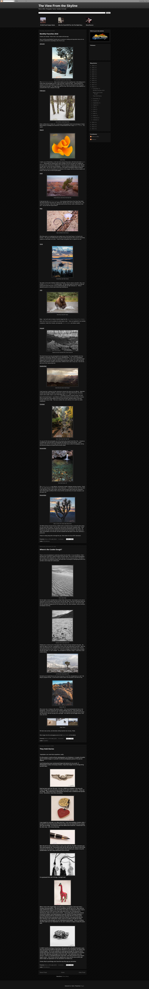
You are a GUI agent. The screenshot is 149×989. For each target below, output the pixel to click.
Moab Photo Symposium (54, 201)
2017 (93, 84)
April (94, 113)
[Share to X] (70, 539)
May (94, 111)
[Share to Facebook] (71, 539)
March (95, 115)
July (94, 107)
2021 (93, 76)
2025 (93, 67)
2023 (93, 72)
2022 (93, 74)
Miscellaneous (46, 541)
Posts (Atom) (66, 976)
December (96, 88)
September (96, 102)
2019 (93, 80)
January (95, 119)
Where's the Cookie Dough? (51, 550)
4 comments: (61, 738)
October (95, 100)
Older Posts (82, 972)
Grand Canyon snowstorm (47, 82)
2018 (93, 82)
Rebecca (94, 139)
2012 (93, 128)
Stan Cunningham (67, 323)
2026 (93, 65)
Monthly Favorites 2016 (49, 34)
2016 (93, 86)
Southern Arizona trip (46, 486)
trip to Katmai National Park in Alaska (76, 319)
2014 (93, 124)
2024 (93, 69)
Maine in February (78, 125)
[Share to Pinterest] (72, 539)
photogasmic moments (49, 284)
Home (62, 972)
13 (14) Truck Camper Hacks (47, 25)
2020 (93, 78)
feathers (67, 394)
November (96, 98)
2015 (93, 122)
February (95, 117)
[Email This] (67, 539)
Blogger (82, 986)
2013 (93, 126)
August (95, 105)
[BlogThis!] (68, 539)
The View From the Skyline (57, 5)
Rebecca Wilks (95, 136)
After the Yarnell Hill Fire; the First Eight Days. (70, 25)
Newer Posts (43, 972)
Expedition (45, 740)
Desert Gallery (65, 735)
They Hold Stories (47, 749)
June (94, 109)
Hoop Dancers (89, 25)
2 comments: (61, 539)
